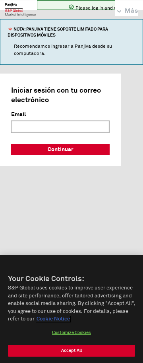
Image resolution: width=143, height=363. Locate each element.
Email (18, 114)
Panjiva (20, 9)
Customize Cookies (71, 332)
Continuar (60, 149)
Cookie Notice (53, 319)
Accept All (71, 350)
